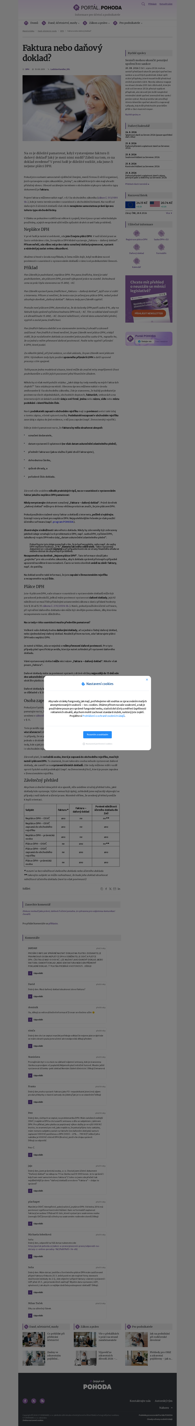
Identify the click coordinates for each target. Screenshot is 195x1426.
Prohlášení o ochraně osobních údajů (104, 716)
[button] (97, 744)
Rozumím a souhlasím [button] (97, 734)
